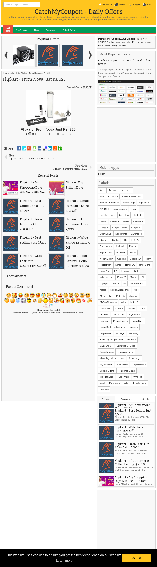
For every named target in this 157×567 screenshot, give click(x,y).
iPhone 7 (121, 277)
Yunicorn (104, 389)
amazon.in (126, 190)
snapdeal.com (139, 364)
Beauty (134, 209)
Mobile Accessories (120, 289)
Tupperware (123, 377)
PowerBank (137, 321)
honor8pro (105, 271)
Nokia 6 (131, 308)
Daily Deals (105, 234)
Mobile (103, 289)
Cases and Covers (119, 221)
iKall (136, 271)
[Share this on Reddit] (55, 148)
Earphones (136, 234)
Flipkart (101, 174)
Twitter (122, 4)
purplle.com (105, 333)
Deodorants (121, 234)
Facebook (107, 4)
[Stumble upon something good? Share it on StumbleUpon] (34, 148)
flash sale (120, 246)
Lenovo (115, 283)
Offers (142, 308)
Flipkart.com (106, 252)
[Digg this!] (39, 148)
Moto (136, 289)
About (36, 30)
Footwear (121, 252)
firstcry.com (106, 246)
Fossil (133, 252)
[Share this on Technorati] (60, 148)
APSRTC (104, 209)
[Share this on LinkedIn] (50, 148)
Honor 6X (130, 265)
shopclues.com (125, 352)
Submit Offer (69, 30)
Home (8, 29)
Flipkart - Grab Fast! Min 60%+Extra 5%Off (132, 457)
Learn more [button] (64, 560)
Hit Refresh (105, 265)
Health (148, 258)
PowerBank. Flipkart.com (112, 327)
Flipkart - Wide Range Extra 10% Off (130, 441)
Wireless (137, 377)
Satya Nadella (107, 352)
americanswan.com (131, 196)
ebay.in (103, 240)
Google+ (136, 4)
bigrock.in (124, 215)
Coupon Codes (119, 227)
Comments (51, 30)
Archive (146, 399)
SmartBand (122, 364)
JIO (142, 277)
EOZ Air (135, 240)
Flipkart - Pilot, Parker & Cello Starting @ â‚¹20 (132, 474)
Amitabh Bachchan (109, 202)
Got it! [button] (136, 558)
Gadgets (121, 258)
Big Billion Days (107, 215)
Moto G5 (120, 296)
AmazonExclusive (109, 196)
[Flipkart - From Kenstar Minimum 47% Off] (72, 55)
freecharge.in (106, 258)
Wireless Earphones (110, 383)
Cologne (104, 227)
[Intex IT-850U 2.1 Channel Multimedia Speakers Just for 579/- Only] (24, 55)
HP (115, 271)
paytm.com (134, 314)
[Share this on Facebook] (19, 148)
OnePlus (104, 314)
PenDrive (104, 321)
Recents (106, 399)
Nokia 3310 (105, 308)
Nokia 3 (134, 302)
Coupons (135, 227)
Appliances (144, 202)
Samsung (133, 333)
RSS (149, 4)
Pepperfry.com (120, 321)
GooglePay (135, 258)
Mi (124, 283)
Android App (129, 202)
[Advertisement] (127, 134)
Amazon (113, 190)
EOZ (125, 240)
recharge (120, 333)
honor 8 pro (144, 265)
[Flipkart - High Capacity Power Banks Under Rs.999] (48, 55)
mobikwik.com (137, 283)
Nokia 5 (119, 308)
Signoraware (106, 364)
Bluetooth (137, 215)
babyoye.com (120, 209)
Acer (102, 190)
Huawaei (125, 271)
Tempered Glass (126, 370)
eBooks (115, 240)
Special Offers (107, 370)
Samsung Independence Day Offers (118, 339)
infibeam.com (106, 277)
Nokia (123, 302)
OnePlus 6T (118, 314)
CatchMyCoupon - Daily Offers (79, 12)
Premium (133, 327)
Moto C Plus (106, 296)
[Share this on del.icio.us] (45, 148)
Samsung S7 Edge (126, 346)
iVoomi (133, 277)
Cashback (138, 221)
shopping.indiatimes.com (112, 358)
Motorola (133, 296)
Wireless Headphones (135, 383)
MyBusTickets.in (108, 302)
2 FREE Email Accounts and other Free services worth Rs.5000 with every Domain (125, 42)
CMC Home (22, 30)
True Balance (106, 377)
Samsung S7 (106, 346)
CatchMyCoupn (74, 87)
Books (103, 221)
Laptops (104, 283)
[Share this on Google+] (29, 148)
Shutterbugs (134, 358)
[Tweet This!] (24, 148)
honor (118, 265)
